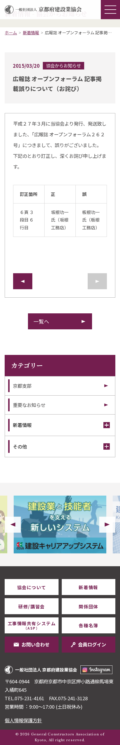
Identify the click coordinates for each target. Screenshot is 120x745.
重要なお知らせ (29, 404)
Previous (13, 525)
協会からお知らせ (63, 65)
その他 (20, 446)
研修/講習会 (31, 606)
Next (107, 525)
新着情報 (31, 33)
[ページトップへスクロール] (105, 566)
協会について (31, 587)
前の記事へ (22, 281)
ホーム (11, 33)
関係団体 (88, 606)
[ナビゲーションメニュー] (110, 9)
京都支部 (22, 385)
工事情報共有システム (32, 625)
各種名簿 (88, 625)
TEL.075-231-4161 (24, 698)
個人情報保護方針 (23, 720)
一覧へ (41, 321)
